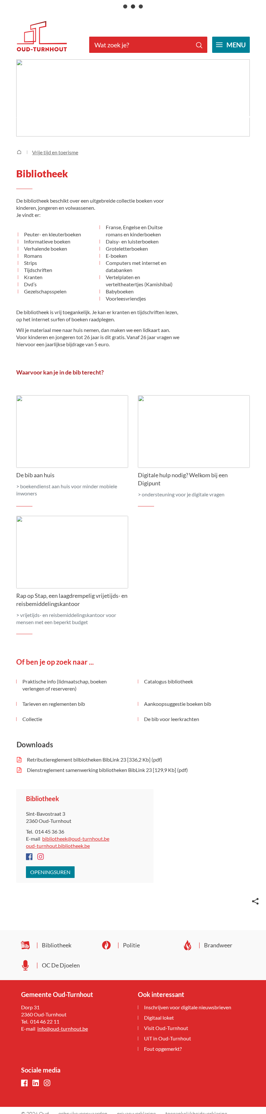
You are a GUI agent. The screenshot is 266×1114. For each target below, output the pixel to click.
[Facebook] (24, 1083)
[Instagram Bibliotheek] (40, 857)
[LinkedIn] (35, 1083)
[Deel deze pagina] (255, 901)
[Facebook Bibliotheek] (29, 857)
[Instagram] (47, 1083)
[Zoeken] (199, 45)
